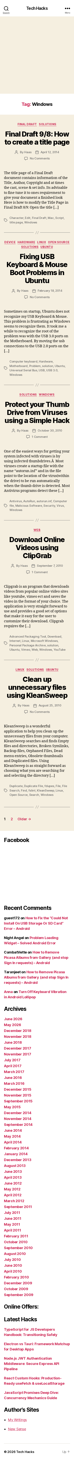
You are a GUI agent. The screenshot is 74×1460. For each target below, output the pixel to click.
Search (34, 795)
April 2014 (13, 1142)
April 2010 (13, 1271)
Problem (35, 366)
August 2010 (15, 1254)
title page (16, 222)
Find (24, 790)
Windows (30, 222)
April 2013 (13, 1177)
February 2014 (16, 1148)
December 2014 (17, 1113)
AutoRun (29, 501)
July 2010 (12, 1260)
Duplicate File (33, 786)
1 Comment (40, 437)
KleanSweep (45, 790)
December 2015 (17, 1089)
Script (59, 218)
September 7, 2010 (50, 566)
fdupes (49, 786)
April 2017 (12, 1066)
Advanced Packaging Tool (27, 636)
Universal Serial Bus (23, 370)
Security (49, 505)
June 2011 (12, 1218)
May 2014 (12, 1136)
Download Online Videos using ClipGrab (37, 547)
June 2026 (13, 1019)
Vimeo (25, 649)
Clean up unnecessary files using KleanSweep (37, 687)
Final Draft (27, 124)
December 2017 (17, 1048)
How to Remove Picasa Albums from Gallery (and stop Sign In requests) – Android (36, 957)
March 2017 (14, 1072)
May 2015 (12, 1107)
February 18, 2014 (50, 290)
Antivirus (15, 501)
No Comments (40, 158)
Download (54, 636)
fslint (31, 790)
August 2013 (15, 1166)
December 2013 (17, 1160)
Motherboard (18, 366)
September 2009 (18, 1295)
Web (37, 530)
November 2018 (17, 1037)
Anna (8, 992)
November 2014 (17, 1119)
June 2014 (13, 1130)
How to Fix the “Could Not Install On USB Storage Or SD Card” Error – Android (36, 923)
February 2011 (16, 1236)
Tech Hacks (37, 8)
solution (47, 366)
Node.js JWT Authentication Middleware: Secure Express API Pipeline (31, 1363)
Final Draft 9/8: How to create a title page (37, 138)
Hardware (26, 242)
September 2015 (18, 1101)
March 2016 (14, 1083)
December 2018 (17, 1031)
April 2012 (12, 1195)
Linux (41, 242)
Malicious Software (28, 505)
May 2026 (12, 1025)
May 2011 (12, 1224)
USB (42, 370)
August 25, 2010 (50, 705)
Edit (27, 218)
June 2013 (13, 1171)
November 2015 (17, 1095)
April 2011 (12, 1230)
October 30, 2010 (50, 430)
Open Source (59, 242)
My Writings (17, 1420)
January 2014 (16, 1154)
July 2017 (12, 1060)
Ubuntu (46, 246)
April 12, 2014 (50, 152)
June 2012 (13, 1183)
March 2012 (14, 1201)
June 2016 (13, 1078)
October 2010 (16, 1242)
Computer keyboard (23, 361)
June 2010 (13, 1265)
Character (16, 218)
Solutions (47, 124)
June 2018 (13, 1042)
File (58, 786)
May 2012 (12, 1189)
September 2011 (18, 1207)
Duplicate (16, 786)
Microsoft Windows (44, 641)
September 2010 (18, 1248)
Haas (27, 152)
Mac (51, 218)
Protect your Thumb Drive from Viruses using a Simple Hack (37, 412)
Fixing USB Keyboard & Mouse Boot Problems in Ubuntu (37, 268)
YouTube (60, 649)
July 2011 (12, 1213)
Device (10, 242)
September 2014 (18, 1125)
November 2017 (17, 1054)
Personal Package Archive (27, 645)
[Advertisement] (37, 55)
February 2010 (16, 1277)
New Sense (17, 1429)
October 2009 (16, 1289)
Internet (15, 641)
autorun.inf (44, 501)
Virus (60, 505)
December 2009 (18, 1283)
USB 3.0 (51, 370)
